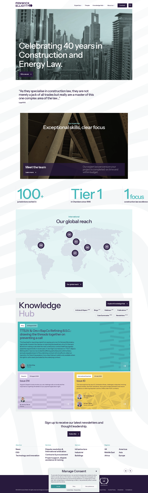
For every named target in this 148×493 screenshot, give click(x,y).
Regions (107, 445)
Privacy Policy (77, 490)
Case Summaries (104, 315)
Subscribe (72, 434)
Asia (121, 452)
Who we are (24, 74)
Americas (123, 449)
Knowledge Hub (98, 5)
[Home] (24, 4)
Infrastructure (81, 449)
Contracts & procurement (56, 455)
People (87, 5)
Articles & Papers (82, 310)
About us (110, 5)
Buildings (79, 455)
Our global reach (73, 284)
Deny (74, 486)
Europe (122, 455)
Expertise (77, 5)
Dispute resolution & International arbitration (55, 450)
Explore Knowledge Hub (116, 304)
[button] (96, 471)
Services (48, 445)
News (18, 449)
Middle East (110, 452)
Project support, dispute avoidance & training (55, 459)
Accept (58, 486)
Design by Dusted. (44, 490)
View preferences (89, 486)
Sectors (77, 445)
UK (106, 449)
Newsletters (122, 315)
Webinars (108, 310)
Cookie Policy (70, 490)
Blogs (97, 310)
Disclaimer (120, 490)
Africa (107, 455)
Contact (122, 5)
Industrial (79, 452)
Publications (122, 310)
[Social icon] (126, 471)
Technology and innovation (27, 455)
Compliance (128, 490)
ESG (17, 452)
